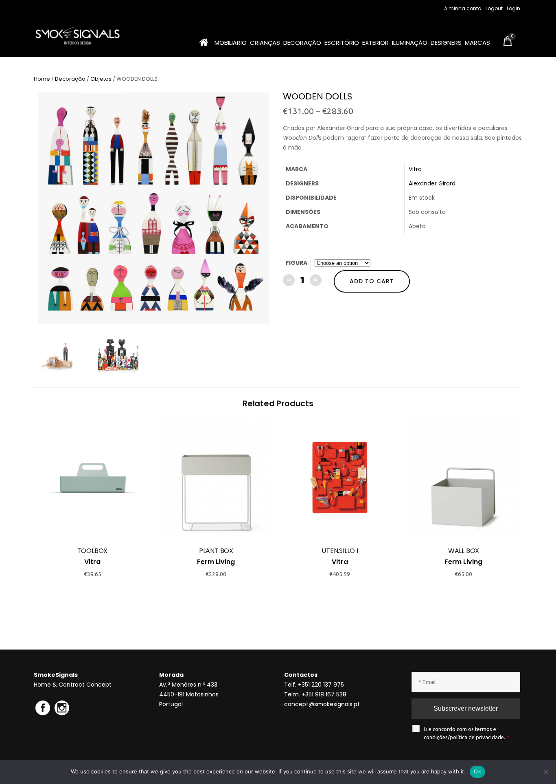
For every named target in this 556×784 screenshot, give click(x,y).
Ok (477, 771)
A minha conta (463, 8)
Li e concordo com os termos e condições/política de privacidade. (466, 733)
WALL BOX (463, 550)
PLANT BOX (216, 550)
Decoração (70, 79)
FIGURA (296, 263)
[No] (546, 772)
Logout (494, 8)
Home (42, 79)
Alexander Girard (432, 183)
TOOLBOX (92, 550)
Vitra (415, 169)
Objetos (101, 79)
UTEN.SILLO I (340, 550)
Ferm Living (216, 561)
